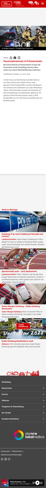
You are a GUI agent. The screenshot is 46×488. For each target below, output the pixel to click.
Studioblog (6, 382)
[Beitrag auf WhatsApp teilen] (11, 58)
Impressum (5, 451)
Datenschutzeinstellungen (11, 455)
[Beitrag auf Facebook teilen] (15, 58)
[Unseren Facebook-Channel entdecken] (5, 459)
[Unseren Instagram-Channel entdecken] (9, 459)
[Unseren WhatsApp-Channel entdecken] (2, 459)
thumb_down (33, 483)
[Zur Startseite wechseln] (7, 4)
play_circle (37, 482)
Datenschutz (17, 451)
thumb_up (41, 483)
